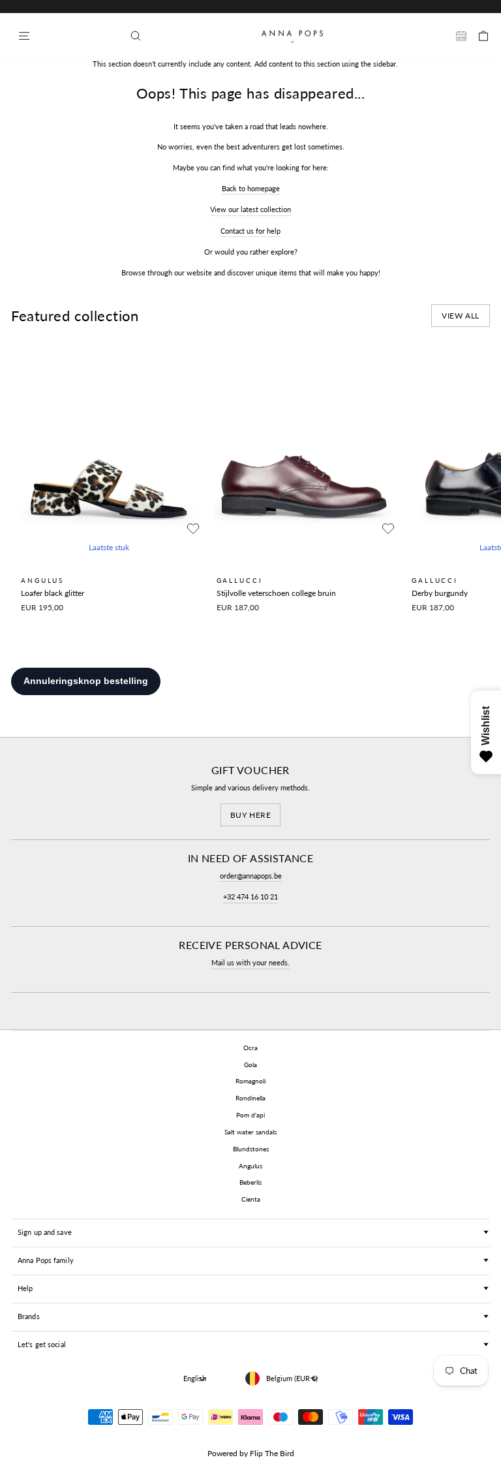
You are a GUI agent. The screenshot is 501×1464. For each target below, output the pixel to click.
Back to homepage (251, 188)
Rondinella (250, 1098)
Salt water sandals (250, 1132)
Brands (29, 1316)
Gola (250, 1064)
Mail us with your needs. (250, 962)
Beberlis (250, 1182)
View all (460, 315)
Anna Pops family (46, 1260)
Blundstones (251, 1149)
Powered (222, 1453)
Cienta (250, 1199)
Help (25, 1288)
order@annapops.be (251, 875)
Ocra (250, 1047)
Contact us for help (250, 230)
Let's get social (42, 1344)
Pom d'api (250, 1115)
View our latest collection (250, 209)
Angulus (250, 1166)
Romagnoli (250, 1081)
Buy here (250, 815)
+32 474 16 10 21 (250, 896)
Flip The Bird (272, 1453)
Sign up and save (45, 1232)
